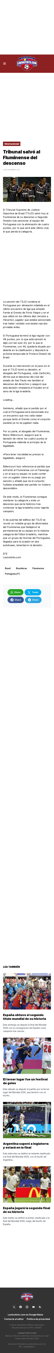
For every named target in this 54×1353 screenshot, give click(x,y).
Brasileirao (21, 568)
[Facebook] (20, 1307)
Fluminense (38, 568)
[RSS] (40, 1307)
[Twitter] (14, 1307)
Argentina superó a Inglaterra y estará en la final (26, 1145)
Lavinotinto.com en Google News (25, 1314)
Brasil (8, 568)
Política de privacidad (38, 1319)
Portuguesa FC (12, 573)
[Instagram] (27, 1307)
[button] (4, 63)
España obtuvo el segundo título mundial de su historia (24, 1017)
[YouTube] (33, 1307)
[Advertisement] (27, 27)
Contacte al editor (14, 1319)
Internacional (11, 144)
